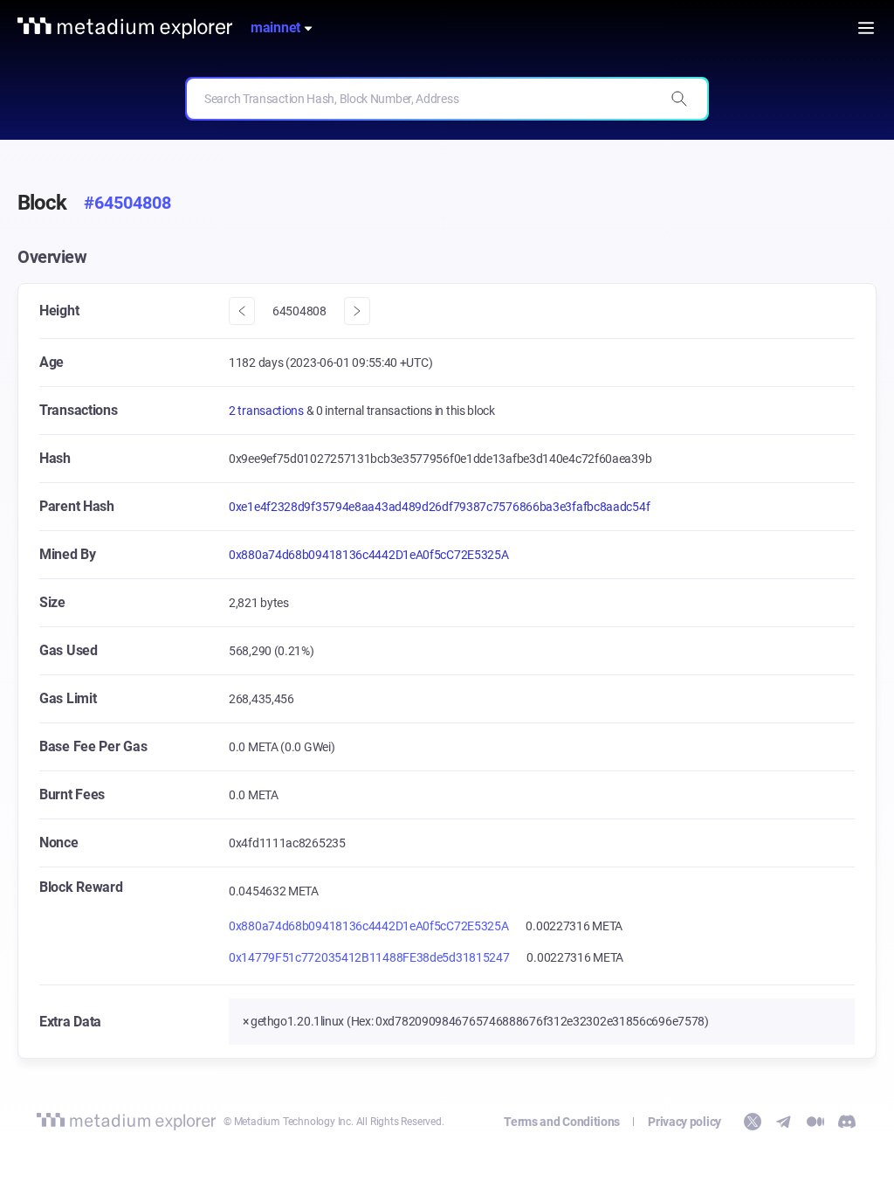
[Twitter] (752, 1121)
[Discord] (846, 1121)
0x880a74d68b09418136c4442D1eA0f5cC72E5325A (368, 555)
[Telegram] (784, 1121)
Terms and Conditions (562, 1122)
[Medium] (815, 1121)
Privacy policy (684, 1122)
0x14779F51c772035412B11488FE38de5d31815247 (369, 957)
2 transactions (267, 411)
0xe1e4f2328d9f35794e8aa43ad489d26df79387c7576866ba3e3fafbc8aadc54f (439, 507)
